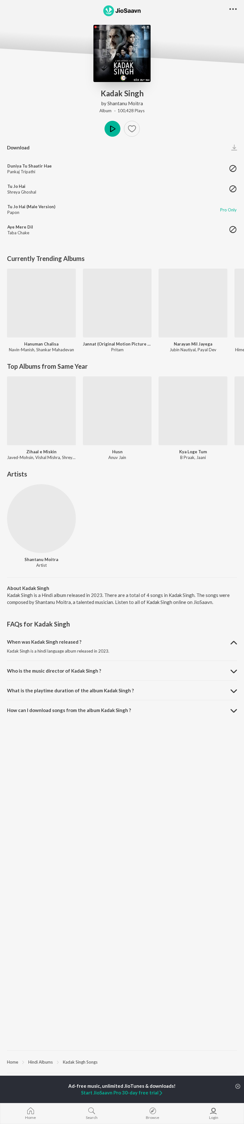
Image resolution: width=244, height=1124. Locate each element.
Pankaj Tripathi (21, 171)
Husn (117, 451)
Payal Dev (207, 349)
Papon (13, 212)
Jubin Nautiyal (183, 349)
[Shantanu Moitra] (41, 518)
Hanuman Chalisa (41, 343)
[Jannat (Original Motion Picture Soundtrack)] (117, 303)
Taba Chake (18, 232)
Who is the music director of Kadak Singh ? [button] (54, 671)
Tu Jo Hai (16, 186)
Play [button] (112, 129)
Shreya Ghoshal (21, 192)
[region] (122, 1061)
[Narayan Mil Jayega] (193, 303)
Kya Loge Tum (193, 451)
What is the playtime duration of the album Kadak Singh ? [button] (70, 690)
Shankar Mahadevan (55, 349)
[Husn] (117, 410)
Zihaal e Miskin (41, 451)
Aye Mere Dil (20, 227)
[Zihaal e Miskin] (41, 410)
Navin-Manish (21, 349)
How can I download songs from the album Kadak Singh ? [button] (69, 710)
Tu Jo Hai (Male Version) (31, 206)
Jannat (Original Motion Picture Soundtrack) (117, 343)
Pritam (117, 349)
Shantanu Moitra (125, 103)
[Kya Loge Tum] (193, 410)
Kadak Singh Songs (80, 1062)
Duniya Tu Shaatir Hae (29, 165)
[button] (132, 129)
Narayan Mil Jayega (193, 343)
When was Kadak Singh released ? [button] (44, 642)
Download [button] (18, 147)
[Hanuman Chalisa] (41, 303)
